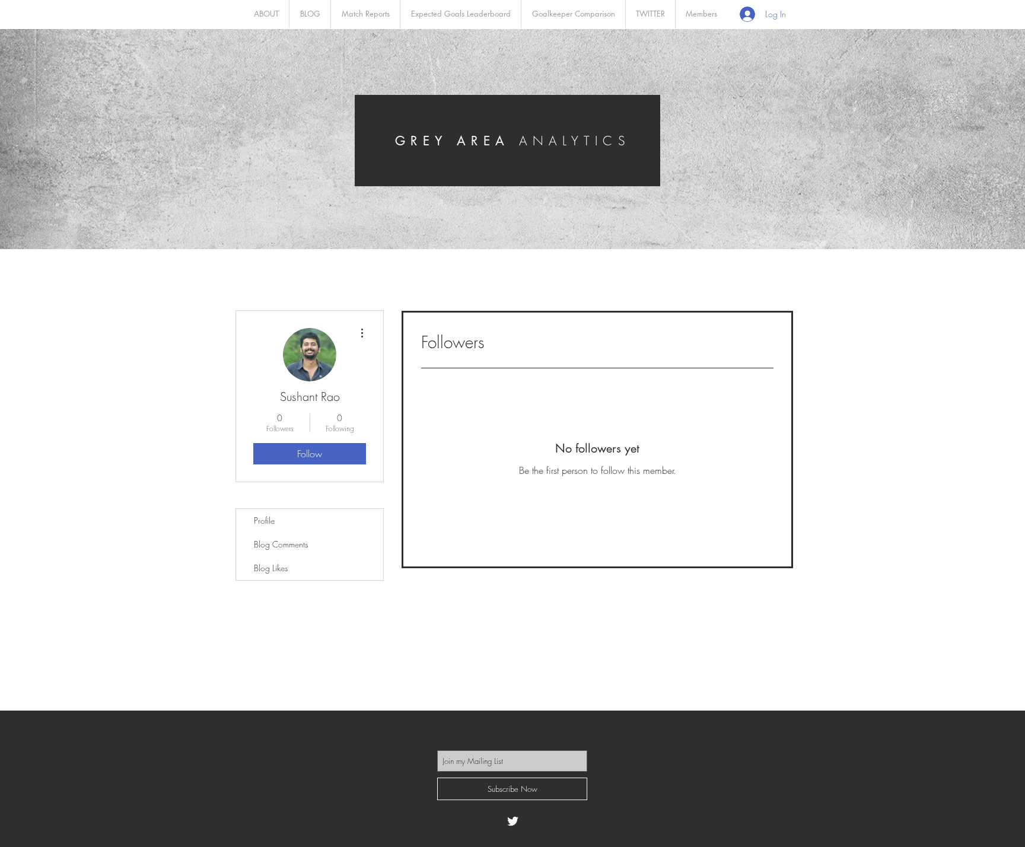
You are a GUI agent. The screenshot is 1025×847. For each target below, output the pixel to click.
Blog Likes (271, 568)
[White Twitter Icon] (512, 821)
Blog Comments (281, 544)
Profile (264, 520)
